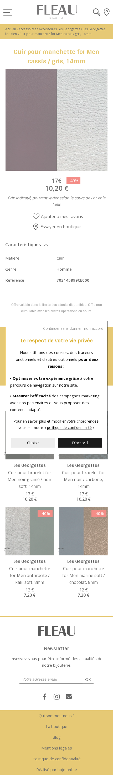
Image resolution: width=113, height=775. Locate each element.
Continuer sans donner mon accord (73, 328)
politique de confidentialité (69, 427)
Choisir (33, 442)
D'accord (80, 442)
